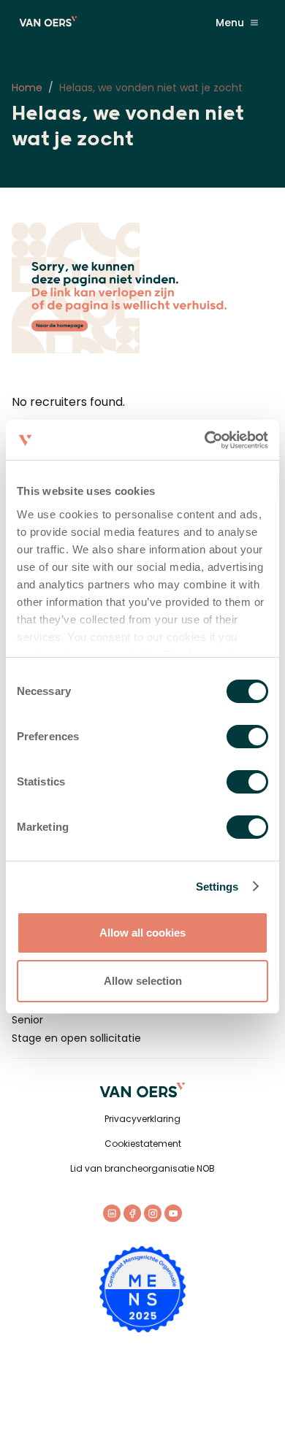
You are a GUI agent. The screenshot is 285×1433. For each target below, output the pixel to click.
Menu (230, 22)
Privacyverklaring (142, 1119)
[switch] (247, 736)
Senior (27, 1020)
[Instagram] (153, 1213)
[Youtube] (173, 1213)
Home (27, 87)
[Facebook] (132, 1213)
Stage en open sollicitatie (76, 1038)
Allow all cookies (142, 932)
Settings (217, 886)
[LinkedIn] (112, 1213)
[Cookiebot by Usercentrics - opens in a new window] (205, 440)
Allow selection (143, 981)
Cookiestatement (142, 1143)
